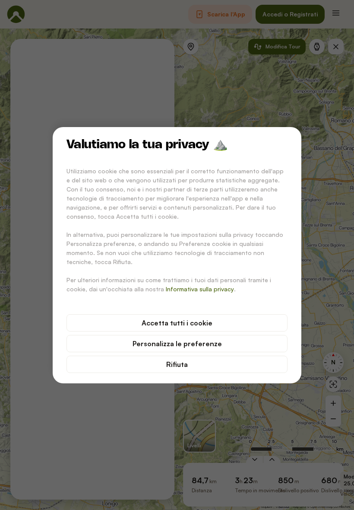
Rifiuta (177, 364)
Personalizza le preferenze (177, 343)
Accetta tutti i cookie (177, 323)
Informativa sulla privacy (200, 289)
